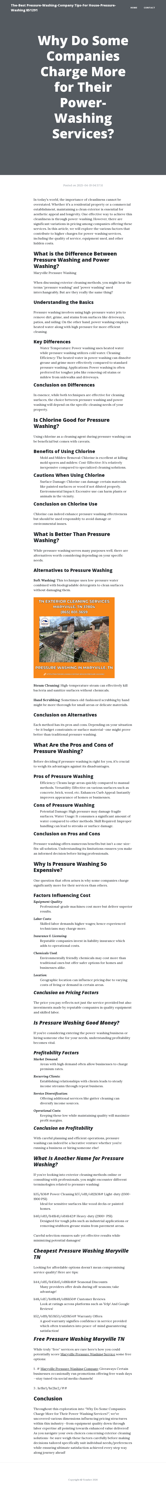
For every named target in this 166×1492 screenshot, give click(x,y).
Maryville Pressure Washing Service (87, 1354)
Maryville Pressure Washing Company (70, 1369)
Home (133, 7)
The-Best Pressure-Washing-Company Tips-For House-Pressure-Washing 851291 (63, 7)
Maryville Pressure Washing (55, 273)
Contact (149, 7)
